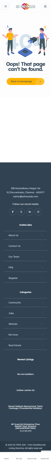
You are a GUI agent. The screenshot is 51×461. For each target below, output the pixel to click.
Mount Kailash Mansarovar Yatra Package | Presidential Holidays (25, 407)
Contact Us (14, 246)
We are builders (25, 374)
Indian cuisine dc (26, 390)
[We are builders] (25, 368)
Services (13, 334)
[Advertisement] (25, 130)
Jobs (11, 313)
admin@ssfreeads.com (25, 196)
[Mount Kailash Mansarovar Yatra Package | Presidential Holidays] (25, 401)
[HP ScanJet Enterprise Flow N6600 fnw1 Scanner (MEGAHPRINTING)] (25, 419)
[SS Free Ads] (25, 6)
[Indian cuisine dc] (25, 384)
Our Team (13, 256)
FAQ (10, 267)
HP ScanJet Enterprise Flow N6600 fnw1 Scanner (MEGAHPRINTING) (25, 426)
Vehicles (12, 324)
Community (14, 302)
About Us (13, 235)
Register (13, 278)
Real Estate (14, 345)
